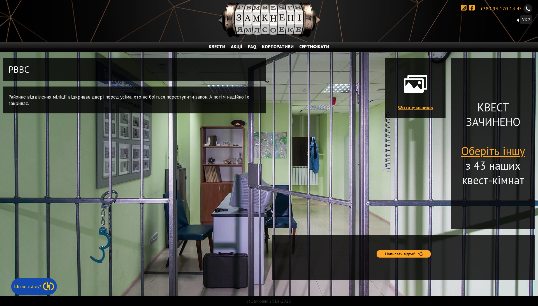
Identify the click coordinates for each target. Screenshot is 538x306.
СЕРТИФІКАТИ (314, 46)
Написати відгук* (400, 254)
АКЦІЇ (236, 46)
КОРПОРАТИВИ (278, 46)
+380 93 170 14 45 (501, 8)
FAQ (252, 46)
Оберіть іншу (493, 151)
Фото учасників (415, 107)
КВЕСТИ (217, 46)
